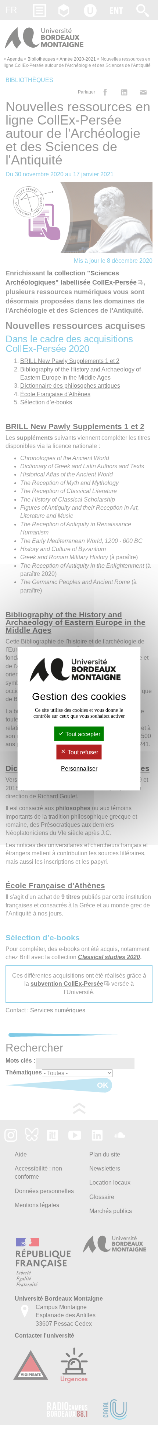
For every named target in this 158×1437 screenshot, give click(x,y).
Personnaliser (79, 768)
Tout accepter (82, 734)
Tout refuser (82, 752)
